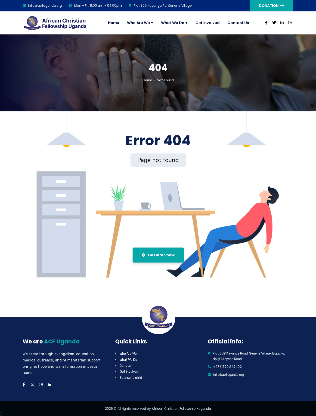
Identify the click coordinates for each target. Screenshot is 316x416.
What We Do (128, 360)
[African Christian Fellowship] (55, 23)
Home (147, 80)
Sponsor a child (131, 378)
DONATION (269, 5)
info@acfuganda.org (45, 5)
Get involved (129, 372)
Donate (125, 366)
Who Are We (128, 354)
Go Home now (161, 255)
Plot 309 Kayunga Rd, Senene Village (163, 5)
